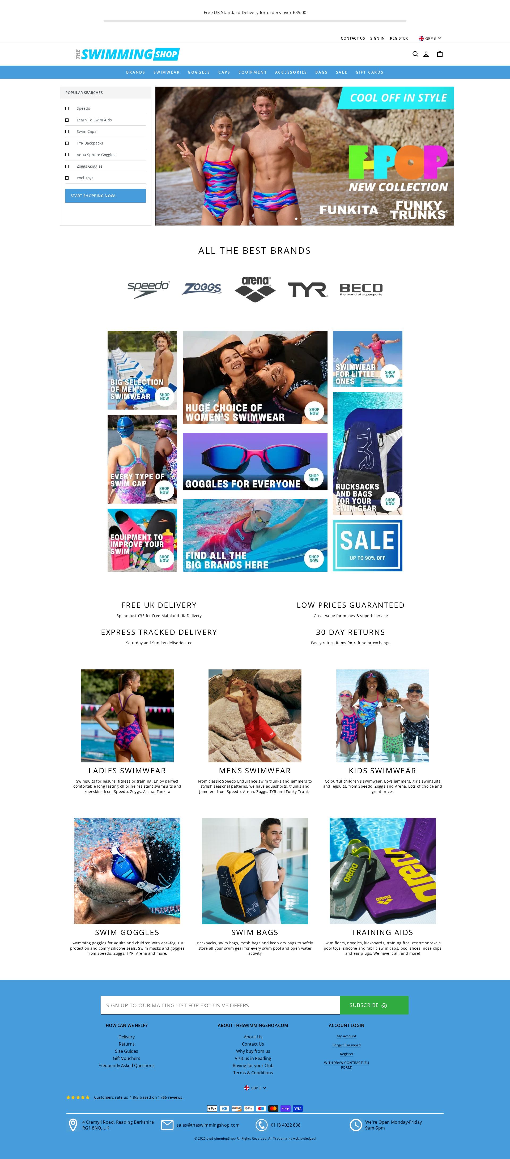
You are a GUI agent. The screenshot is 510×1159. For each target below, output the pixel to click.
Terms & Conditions (253, 1073)
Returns (127, 1044)
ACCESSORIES (291, 72)
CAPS (224, 72)
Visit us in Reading (253, 1058)
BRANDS (136, 72)
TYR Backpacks (90, 143)
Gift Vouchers (126, 1058)
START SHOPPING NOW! (93, 195)
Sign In (377, 38)
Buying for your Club (253, 1065)
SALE (342, 72)
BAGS (321, 72)
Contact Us (353, 38)
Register (399, 38)
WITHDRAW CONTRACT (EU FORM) (346, 1065)
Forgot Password (347, 1045)
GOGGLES (199, 72)
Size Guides (126, 1051)
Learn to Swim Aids (94, 119)
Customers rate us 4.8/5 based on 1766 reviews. (139, 1097)
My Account (347, 1036)
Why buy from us (253, 1051)
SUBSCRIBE (365, 1005)
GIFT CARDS (370, 72)
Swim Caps (86, 131)
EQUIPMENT (253, 72)
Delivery (126, 1037)
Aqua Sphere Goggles (96, 154)
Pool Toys (85, 177)
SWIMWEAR (167, 72)
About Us (253, 1037)
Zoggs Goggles (90, 166)
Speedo (83, 108)
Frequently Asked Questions (127, 1065)
